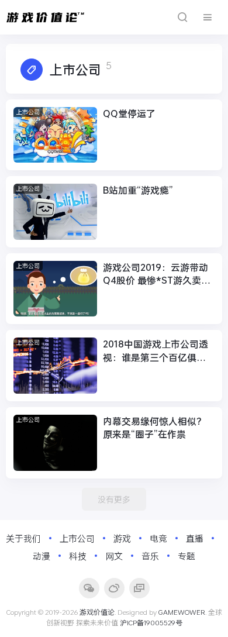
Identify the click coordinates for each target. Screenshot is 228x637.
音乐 (150, 556)
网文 (114, 556)
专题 (186, 556)
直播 (194, 538)
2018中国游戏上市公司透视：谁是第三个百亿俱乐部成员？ (155, 351)
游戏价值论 (97, 612)
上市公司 (28, 112)
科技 (78, 556)
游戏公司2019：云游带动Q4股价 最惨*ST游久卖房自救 (156, 274)
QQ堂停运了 (129, 113)
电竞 (158, 538)
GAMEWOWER (181, 612)
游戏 (122, 538)
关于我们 (23, 538)
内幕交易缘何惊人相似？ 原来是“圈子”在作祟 (154, 427)
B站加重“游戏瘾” (138, 190)
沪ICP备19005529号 (151, 622)
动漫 (41, 556)
